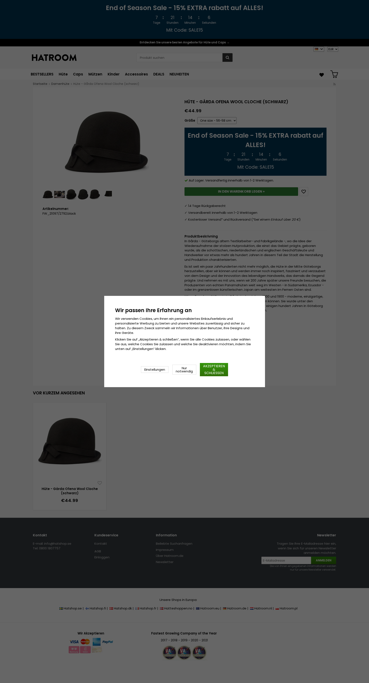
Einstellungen (154, 369)
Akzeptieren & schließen (214, 369)
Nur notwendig (184, 369)
